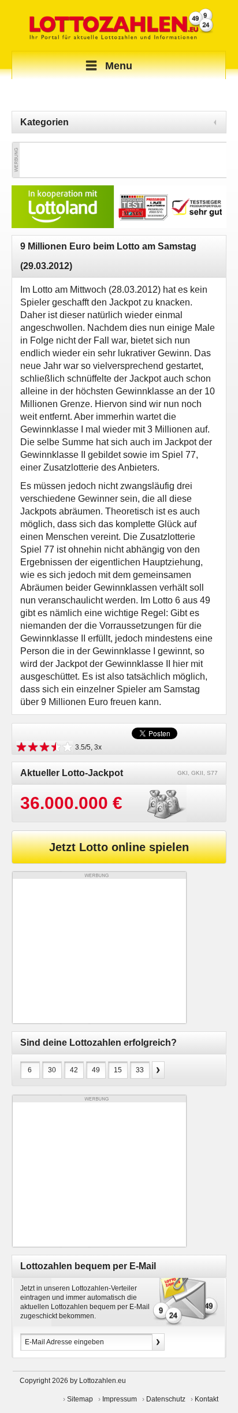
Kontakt (206, 1399)
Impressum (119, 1399)
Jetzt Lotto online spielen (119, 847)
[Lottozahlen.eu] (119, 25)
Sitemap (80, 1399)
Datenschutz (165, 1399)
